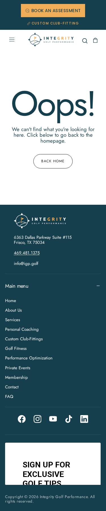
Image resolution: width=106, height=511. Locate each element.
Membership (16, 377)
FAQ (9, 396)
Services (12, 320)
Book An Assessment (56, 10)
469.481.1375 (27, 253)
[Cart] (95, 40)
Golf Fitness (16, 348)
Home (10, 300)
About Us (13, 310)
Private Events (17, 367)
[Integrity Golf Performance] (43, 221)
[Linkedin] (84, 419)
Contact (12, 387)
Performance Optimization (29, 358)
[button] (12, 40)
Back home (53, 161)
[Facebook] (22, 419)
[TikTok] (69, 419)
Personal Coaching (22, 329)
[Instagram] (38, 419)
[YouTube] (53, 419)
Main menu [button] (16, 286)
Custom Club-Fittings (24, 339)
